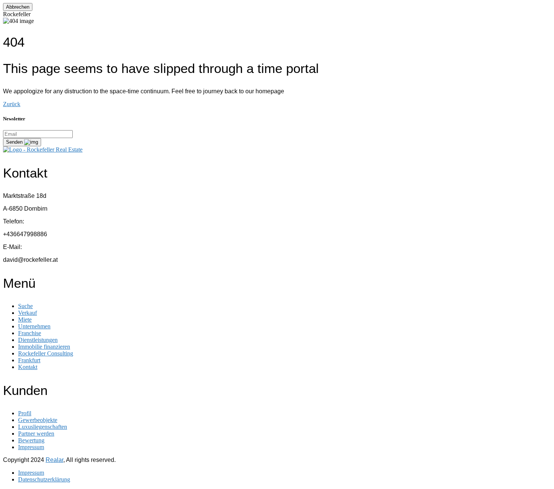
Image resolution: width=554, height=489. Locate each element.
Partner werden (36, 433)
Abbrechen (17, 7)
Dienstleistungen (38, 340)
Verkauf (27, 313)
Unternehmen (34, 326)
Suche (25, 306)
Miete (25, 319)
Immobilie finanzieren (44, 346)
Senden (15, 142)
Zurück (11, 104)
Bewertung (31, 440)
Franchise (29, 333)
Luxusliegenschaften (42, 427)
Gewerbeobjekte (37, 420)
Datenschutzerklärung (44, 479)
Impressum (31, 447)
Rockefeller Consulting (45, 353)
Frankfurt (29, 360)
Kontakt (27, 367)
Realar (54, 460)
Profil (24, 413)
